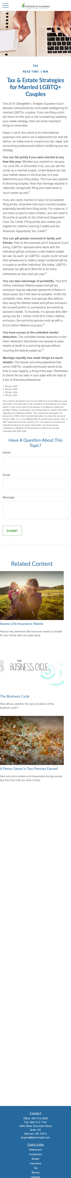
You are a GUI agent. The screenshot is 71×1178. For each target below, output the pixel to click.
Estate (35, 1158)
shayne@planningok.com (35, 1137)
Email (6, 475)
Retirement (35, 1149)
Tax (35, 1168)
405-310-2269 (39, 1118)
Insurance (35, 1163)
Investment (35, 1154)
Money (36, 1172)
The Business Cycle (14, 696)
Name (7, 452)
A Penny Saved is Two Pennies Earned (29, 769)
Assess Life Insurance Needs (21, 624)
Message (9, 497)
